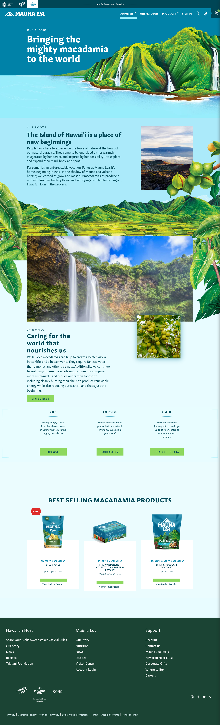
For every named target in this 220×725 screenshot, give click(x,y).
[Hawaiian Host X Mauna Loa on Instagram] (192, 696)
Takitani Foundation (19, 663)
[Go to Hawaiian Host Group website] (7, 4)
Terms (94, 714)
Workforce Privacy (49, 714)
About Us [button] (126, 13)
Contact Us (110, 452)
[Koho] (57, 690)
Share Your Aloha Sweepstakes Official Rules (36, 639)
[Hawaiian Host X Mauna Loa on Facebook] (198, 696)
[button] (198, 13)
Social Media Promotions (75, 714)
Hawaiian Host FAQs (159, 657)
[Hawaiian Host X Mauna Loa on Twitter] (204, 696)
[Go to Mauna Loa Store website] (33, 4)
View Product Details (53, 584)
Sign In (187, 13)
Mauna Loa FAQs (157, 651)
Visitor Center (85, 663)
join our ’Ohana (167, 452)
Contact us (152, 645)
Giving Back (40, 398)
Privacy (11, 714)
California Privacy (27, 714)
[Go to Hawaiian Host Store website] (21, 4)
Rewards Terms (130, 714)
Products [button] (169, 13)
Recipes (11, 657)
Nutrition (82, 645)
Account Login (86, 669)
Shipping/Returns (110, 714)
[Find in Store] (206, 13)
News (10, 651)
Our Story (12, 645)
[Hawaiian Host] (21, 691)
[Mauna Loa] (39, 690)
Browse (53, 452)
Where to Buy (148, 13)
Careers (150, 675)
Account (151, 639)
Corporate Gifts (156, 663)
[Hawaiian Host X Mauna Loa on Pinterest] (210, 696)
